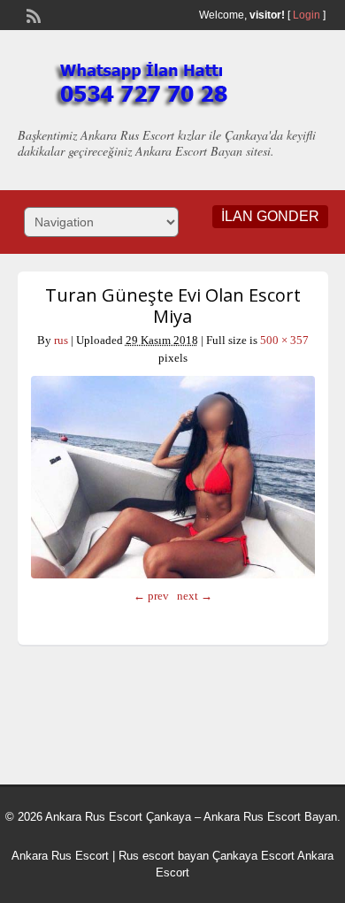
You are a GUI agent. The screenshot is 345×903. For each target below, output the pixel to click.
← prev (151, 595)
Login (306, 15)
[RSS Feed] (32, 14)
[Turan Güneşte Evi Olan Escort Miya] (173, 477)
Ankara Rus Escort (60, 855)
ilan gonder (270, 216)
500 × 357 (284, 340)
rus (61, 340)
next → (194, 595)
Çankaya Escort (253, 855)
